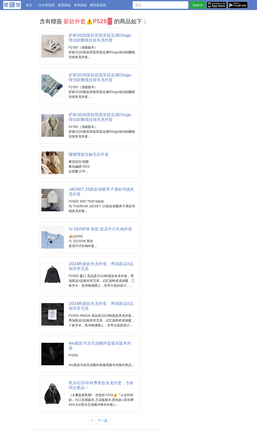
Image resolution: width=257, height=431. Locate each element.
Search (198, 5)
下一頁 (102, 421)
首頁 (31, 5)
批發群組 (64, 5)
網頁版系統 (98, 5)
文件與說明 (47, 5)
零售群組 (80, 5)
